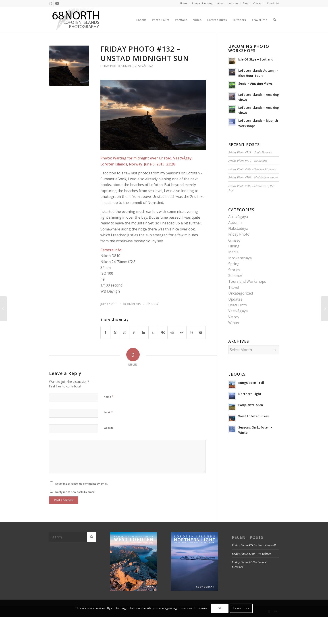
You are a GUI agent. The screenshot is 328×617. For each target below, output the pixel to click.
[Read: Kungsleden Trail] (232, 385)
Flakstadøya (238, 228)
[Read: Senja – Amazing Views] (232, 85)
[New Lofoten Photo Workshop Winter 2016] (324, 308)
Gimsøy (234, 240)
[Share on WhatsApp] (124, 332)
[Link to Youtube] (57, 3)
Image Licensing (202, 3)
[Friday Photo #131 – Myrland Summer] (3, 308)
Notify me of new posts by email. (75, 492)
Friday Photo (110, 66)
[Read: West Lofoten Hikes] (232, 418)
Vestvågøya (144, 66)
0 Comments (132, 304)
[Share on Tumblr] (153, 332)
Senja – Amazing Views (255, 83)
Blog (246, 3)
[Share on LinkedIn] (143, 332)
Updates (235, 299)
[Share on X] (115, 332)
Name (108, 397)
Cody (154, 304)
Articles (233, 3)
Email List (273, 3)
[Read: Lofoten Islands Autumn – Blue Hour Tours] (232, 72)
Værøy (233, 316)
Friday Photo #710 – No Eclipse (247, 160)
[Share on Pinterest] (134, 332)
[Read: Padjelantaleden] (232, 407)
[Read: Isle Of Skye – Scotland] (232, 61)
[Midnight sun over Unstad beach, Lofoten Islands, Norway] (69, 66)
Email (108, 412)
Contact (258, 3)
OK (220, 608)
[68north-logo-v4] (76, 20)
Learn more (241, 608)
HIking (233, 246)
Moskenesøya (240, 257)
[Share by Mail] (182, 332)
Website (109, 427)
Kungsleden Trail (251, 383)
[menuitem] (184, 3)
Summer (127, 66)
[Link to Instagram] (50, 3)
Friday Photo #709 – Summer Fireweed (252, 169)
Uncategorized (240, 293)
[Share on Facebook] (105, 332)
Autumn (235, 222)
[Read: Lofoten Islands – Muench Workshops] (232, 122)
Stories (234, 269)
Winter (234, 322)
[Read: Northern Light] (232, 396)
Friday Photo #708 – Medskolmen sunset (253, 177)
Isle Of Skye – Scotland (255, 59)
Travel (233, 287)
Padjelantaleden (250, 405)
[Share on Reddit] (172, 332)
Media (233, 251)
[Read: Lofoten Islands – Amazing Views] (232, 96)
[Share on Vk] (162, 332)
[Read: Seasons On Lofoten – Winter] (232, 429)
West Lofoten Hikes (253, 416)
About (220, 3)
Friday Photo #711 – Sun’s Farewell (250, 152)
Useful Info (237, 305)
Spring (233, 263)
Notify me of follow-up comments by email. (81, 483)
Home (183, 3)
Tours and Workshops (247, 281)
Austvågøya (238, 216)
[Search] (274, 20)
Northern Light (250, 394)
